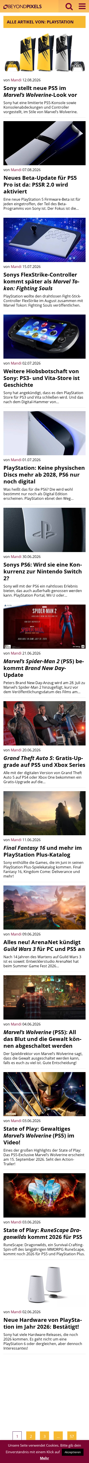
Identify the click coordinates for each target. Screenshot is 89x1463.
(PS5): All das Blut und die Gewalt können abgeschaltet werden (42, 1038)
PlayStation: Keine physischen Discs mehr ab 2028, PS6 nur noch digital (44, 474)
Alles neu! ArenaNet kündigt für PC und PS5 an (44, 945)
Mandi (16, 80)
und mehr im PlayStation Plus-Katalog (42, 851)
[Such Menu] (69, 6)
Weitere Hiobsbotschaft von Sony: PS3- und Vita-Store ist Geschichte (41, 377)
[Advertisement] (44, 1389)
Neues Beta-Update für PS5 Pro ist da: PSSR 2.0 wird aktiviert (40, 184)
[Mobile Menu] (82, 6)
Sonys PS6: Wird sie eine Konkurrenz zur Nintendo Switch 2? (42, 571)
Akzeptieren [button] (73, 1452)
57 (72, 1436)
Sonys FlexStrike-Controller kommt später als (41, 281)
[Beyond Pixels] (23, 7)
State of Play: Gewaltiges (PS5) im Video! (38, 1135)
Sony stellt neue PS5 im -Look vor (40, 91)
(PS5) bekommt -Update (43, 667)
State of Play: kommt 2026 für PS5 (42, 1233)
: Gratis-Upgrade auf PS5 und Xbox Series (44, 761)
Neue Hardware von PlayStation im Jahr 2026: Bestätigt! (42, 1323)
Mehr (44, 1458)
